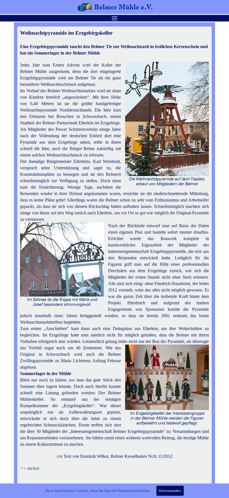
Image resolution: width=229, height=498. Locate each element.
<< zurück (29, 468)
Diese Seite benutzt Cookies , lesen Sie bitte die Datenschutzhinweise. (98, 490)
